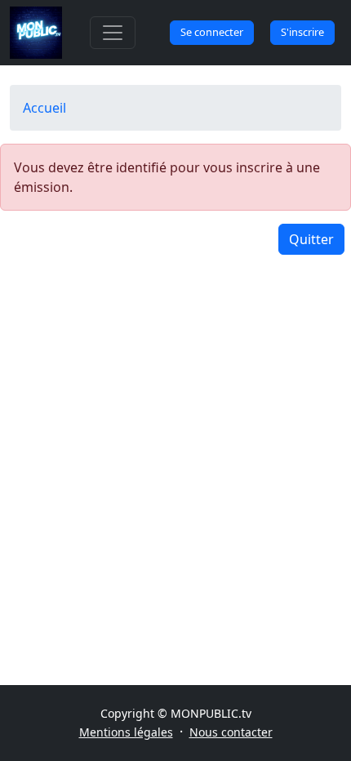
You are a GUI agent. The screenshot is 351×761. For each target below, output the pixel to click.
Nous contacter (231, 732)
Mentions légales (126, 732)
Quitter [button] (311, 239)
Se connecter (211, 31)
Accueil (44, 108)
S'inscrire (302, 31)
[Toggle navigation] (113, 32)
